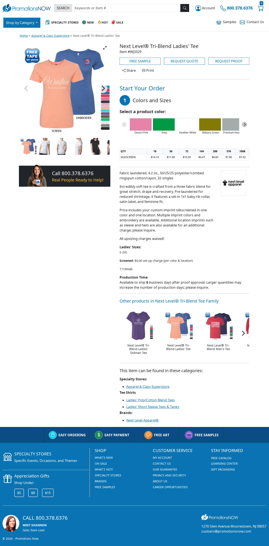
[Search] (184, 8)
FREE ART (161, 435)
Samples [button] (229, 22)
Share (131, 70)
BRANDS (101, 481)
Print (149, 70)
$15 (48, 492)
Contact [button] (255, 22)
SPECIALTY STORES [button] (65, 22)
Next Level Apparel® (142, 420)
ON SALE (101, 463)
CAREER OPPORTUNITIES (170, 487)
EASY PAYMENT (116, 435)
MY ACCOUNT (162, 458)
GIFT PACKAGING (223, 469)
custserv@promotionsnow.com (226, 531)
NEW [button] (90, 22)
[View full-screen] (104, 47)
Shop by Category (20, 22)
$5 (19, 492)
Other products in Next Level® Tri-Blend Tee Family (169, 301)
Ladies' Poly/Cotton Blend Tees (150, 400)
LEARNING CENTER (224, 463)
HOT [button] (105, 22)
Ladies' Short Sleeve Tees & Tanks (152, 407)
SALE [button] (119, 22)
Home (24, 36)
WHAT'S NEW (104, 458)
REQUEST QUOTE (184, 61)
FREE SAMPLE (140, 61)
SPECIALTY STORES (108, 475)
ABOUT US (160, 481)
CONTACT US (162, 463)
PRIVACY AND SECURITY (169, 475)
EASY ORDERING (72, 435)
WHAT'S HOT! (104, 469)
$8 (33, 492)
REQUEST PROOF (228, 61)
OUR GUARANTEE (165, 469)
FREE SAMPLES (207, 435)
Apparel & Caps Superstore (50, 36)
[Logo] (27, 7)
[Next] (102, 88)
